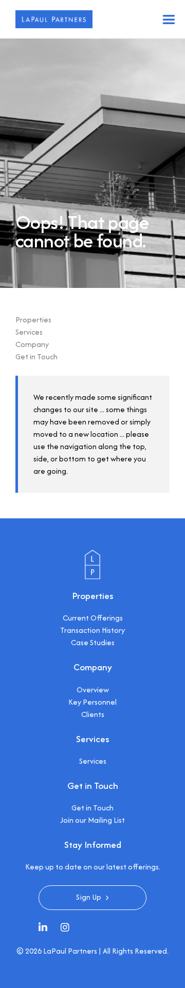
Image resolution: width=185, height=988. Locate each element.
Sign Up (88, 897)
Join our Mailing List (92, 820)
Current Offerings (93, 617)
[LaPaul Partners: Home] (92, 555)
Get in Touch (36, 356)
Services (29, 331)
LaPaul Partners (70, 950)
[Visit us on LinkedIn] (45, 928)
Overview (93, 689)
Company (32, 344)
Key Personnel (92, 701)
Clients (92, 714)
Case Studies (93, 642)
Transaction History (92, 630)
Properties (33, 319)
